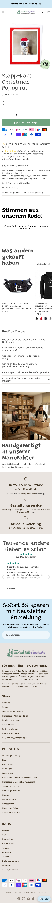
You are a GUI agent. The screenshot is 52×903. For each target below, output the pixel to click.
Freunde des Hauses (11, 733)
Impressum (7, 865)
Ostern (5, 760)
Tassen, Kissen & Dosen (12, 786)
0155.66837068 (13, 494)
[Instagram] (23, 898)
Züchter (5, 857)
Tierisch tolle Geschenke (21, 892)
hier (33, 512)
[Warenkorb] (49, 12)
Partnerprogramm (10, 729)
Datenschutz (7, 839)
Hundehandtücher (10, 808)
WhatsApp (40, 494)
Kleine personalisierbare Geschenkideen (19, 778)
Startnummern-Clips (11, 813)
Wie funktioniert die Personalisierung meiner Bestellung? (24, 341)
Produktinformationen (16, 166)
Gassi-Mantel (8, 773)
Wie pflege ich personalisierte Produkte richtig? (21, 357)
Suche (5, 707)
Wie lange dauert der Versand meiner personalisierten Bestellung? (20, 365)
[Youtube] (28, 898)
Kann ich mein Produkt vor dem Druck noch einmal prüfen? (23, 349)
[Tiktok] (33, 898)
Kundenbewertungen (11, 720)
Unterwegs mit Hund (11, 791)
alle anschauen (43, 264)
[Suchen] (43, 12)
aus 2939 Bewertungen (26, 557)
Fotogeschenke (9, 799)
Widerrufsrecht (8, 844)
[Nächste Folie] (47, 295)
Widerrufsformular (10, 870)
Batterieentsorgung (10, 861)
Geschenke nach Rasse (12, 711)
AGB (4, 835)
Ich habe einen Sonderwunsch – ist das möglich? (21, 379)
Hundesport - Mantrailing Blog (15, 716)
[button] (3, 577)
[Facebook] (18, 898)
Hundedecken (8, 804)
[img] (26, 554)
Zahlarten (6, 852)
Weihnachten (8, 764)
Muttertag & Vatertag (11, 756)
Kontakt (5, 830)
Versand (5, 848)
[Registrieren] (46, 635)
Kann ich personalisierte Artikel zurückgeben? (24, 372)
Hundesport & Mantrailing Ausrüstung (18, 782)
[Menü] (3, 12)
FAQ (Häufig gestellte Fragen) (15, 738)
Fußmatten (7, 769)
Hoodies (5, 795)
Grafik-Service (8, 725)
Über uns (6, 703)
